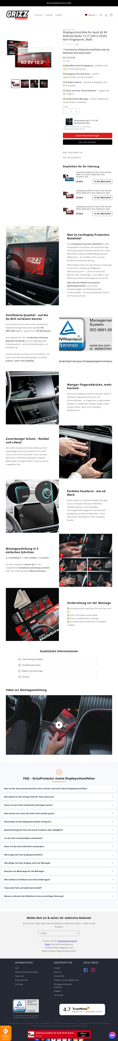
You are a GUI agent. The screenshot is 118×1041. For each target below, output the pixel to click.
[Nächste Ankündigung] (90, 3)
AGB (16, 968)
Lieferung (19, 984)
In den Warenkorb (102, 181)
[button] (100, 15)
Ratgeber (57, 991)
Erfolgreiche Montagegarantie (66, 980)
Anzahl (65, 107)
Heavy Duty (58, 995)
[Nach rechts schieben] (51, 83)
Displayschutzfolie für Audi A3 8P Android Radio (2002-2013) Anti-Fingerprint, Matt (93, 208)
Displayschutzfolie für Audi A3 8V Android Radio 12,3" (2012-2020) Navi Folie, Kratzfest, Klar (93, 174)
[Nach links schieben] (8, 83)
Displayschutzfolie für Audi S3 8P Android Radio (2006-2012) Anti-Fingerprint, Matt (93, 191)
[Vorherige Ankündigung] (27, 3)
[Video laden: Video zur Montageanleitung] (59, 725)
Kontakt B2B (59, 976)
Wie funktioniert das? (82, 123)
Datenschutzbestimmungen (26, 972)
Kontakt (57, 968)
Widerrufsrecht (21, 980)
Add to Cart (83, 1034)
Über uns (58, 972)
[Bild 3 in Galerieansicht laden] (34, 84)
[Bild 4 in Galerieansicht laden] (44, 84)
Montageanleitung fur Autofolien (63, 985)
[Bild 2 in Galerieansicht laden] (25, 84)
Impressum (19, 976)
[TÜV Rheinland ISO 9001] (26, 1006)
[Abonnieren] (77, 933)
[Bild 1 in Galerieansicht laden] (15, 84)
